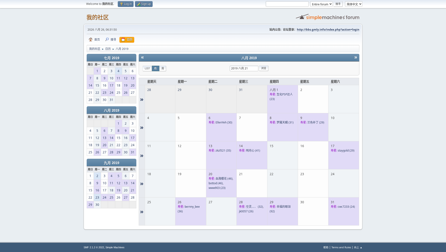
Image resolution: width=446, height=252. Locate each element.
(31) (285, 122)
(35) (223, 150)
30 (210, 90)
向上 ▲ (358, 247)
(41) (253, 150)
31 (241, 90)
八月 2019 (111, 110)
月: (155, 68)
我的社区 (97, 17)
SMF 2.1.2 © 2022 (94, 247)
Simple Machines (115, 247)
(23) (217, 188)
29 (179, 90)
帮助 (325, 247)
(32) (254, 207)
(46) (224, 179)
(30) (224, 122)
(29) (315, 122)
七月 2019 (111, 58)
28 (149, 90)
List (147, 68)
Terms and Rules (341, 247)
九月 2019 (111, 163)
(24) (346, 207)
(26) (246, 211)
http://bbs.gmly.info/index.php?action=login (328, 30)
